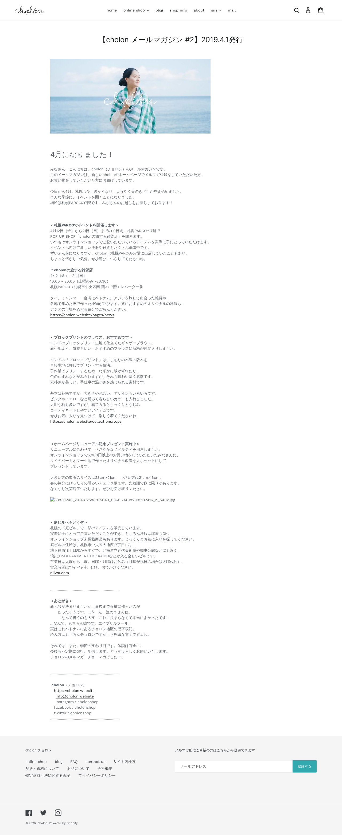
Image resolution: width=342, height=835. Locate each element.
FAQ (73, 761)
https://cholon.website (74, 690)
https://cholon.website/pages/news (82, 315)
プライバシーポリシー (97, 775)
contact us (95, 761)
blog (58, 761)
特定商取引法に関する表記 (47, 775)
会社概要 (105, 768)
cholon (43, 823)
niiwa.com (59, 573)
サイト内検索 (124, 761)
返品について (78, 768)
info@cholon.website (75, 696)
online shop (36, 761)
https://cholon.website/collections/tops (86, 421)
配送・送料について (42, 768)
